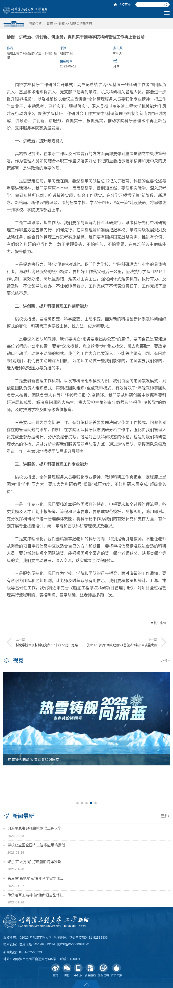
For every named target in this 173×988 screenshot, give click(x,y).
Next (164, 737)
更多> (165, 661)
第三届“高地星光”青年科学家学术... (35, 878)
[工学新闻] (25, 10)
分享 (116, 66)
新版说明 (103, 975)
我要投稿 (90, 975)
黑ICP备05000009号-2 (73, 944)
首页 (50, 23)
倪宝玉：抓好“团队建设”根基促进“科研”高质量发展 (121, 645)
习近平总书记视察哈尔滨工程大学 (34, 828)
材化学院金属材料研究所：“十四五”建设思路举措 (50, 645)
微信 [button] (67, 975)
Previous (9, 737)
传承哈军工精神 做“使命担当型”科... (35, 895)
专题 (61, 23)
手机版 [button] (78, 975)
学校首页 (124, 4)
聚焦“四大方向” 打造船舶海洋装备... (35, 862)
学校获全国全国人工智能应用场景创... (37, 845)
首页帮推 (116, 975)
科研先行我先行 (81, 23)
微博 (55, 975)
